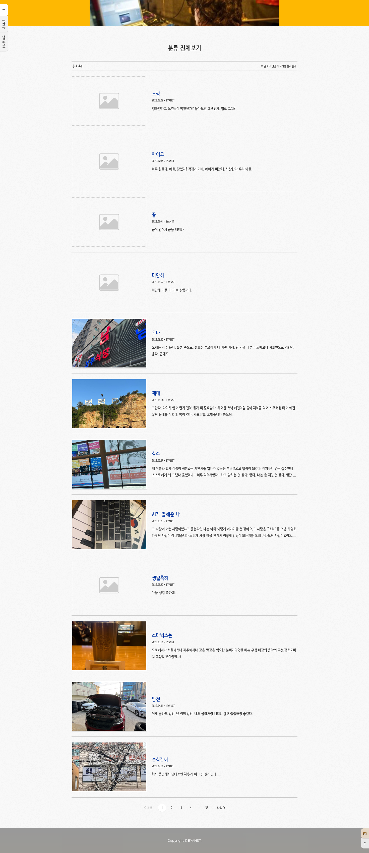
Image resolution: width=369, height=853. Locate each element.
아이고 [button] (184, 161)
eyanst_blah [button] (184, 13)
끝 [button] (184, 222)
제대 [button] (184, 404)
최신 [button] (149, 808)
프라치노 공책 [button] (365, 833)
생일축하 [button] (184, 585)
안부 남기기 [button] (4, 41)
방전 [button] (184, 706)
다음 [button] (219, 808)
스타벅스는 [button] (184, 646)
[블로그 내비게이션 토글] (4, 10)
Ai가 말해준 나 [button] (184, 525)
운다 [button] (184, 343)
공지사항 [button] (4, 24)
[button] (162, 808)
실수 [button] (184, 464)
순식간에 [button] (184, 767)
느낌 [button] (184, 101)
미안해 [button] (184, 282)
